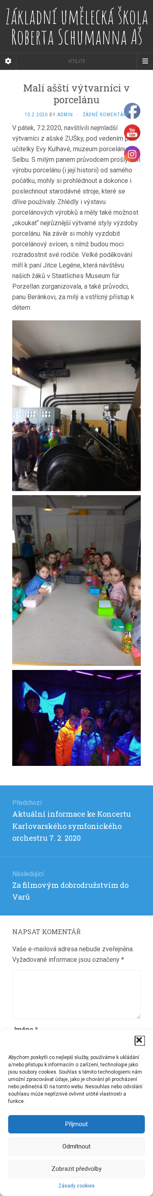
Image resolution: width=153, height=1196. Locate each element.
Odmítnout (76, 1146)
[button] (140, 1041)
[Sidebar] (8, 61)
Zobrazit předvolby (76, 1168)
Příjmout (76, 1124)
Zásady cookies (76, 1186)
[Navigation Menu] (145, 61)
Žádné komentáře (106, 114)
